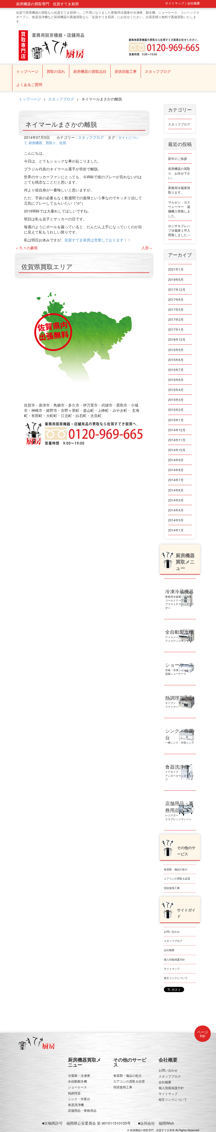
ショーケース (77, 1087)
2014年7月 (176, 480)
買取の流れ (56, 71)
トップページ (27, 71)
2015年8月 (176, 359)
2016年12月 (176, 339)
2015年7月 (176, 369)
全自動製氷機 (77, 1081)
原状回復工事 (126, 71)
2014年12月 (176, 430)
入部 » (146, 247)
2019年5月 (176, 279)
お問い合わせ (172, 931)
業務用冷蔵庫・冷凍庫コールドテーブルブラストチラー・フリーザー (179, 600)
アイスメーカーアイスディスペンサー (179, 637)
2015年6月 (176, 379)
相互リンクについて (176, 978)
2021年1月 (176, 269)
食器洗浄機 (76, 1104)
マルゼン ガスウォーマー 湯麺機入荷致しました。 (179, 209)
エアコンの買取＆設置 (177, 878)
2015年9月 (176, 349)
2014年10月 (176, 450)
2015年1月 (176, 420)
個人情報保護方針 (174, 959)
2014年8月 (176, 470)
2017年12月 (176, 289)
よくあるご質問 (29, 84)
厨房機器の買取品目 (89, 71)
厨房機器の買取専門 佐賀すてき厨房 (152, 1130)
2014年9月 (176, 460)
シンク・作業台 (79, 1099)
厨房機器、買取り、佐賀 (47, 142)
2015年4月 (176, 389)
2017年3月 (176, 309)
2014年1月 (176, 530)
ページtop (202, 1033)
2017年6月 (176, 299)
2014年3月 (176, 520)
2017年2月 (176, 319)
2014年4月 (176, 510)
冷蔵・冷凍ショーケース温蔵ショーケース (179, 670)
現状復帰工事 (172, 888)
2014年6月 (176, 490)
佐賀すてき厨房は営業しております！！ (98, 239)
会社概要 (169, 950)
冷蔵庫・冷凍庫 (79, 1075)
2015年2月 (176, 409)
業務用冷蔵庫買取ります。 (179, 189)
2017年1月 (176, 329)
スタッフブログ (158, 71)
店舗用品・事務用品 (82, 1110)
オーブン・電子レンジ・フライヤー (179, 703)
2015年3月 (176, 399)
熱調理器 (74, 1093)
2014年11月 (176, 440)
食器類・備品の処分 (176, 869)
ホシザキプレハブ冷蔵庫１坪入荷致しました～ (179, 230)
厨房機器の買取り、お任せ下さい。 (179, 173)
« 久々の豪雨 (27, 247)
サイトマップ (172, 969)
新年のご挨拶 (177, 158)
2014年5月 (176, 500)
